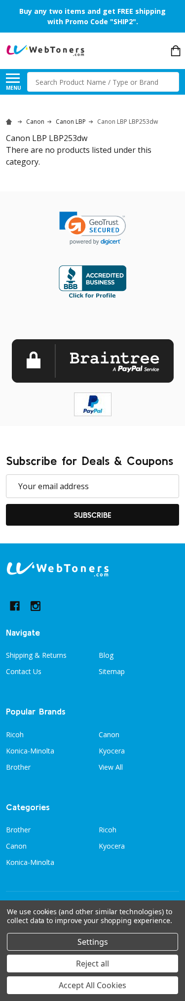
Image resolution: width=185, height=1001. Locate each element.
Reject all (92, 963)
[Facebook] (15, 606)
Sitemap (112, 671)
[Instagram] (35, 606)
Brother (18, 767)
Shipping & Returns (36, 655)
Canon (109, 734)
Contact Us (23, 671)
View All (111, 767)
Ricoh (15, 734)
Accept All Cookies (92, 985)
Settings (92, 941)
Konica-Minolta (30, 750)
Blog (106, 655)
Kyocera (112, 750)
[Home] (10, 121)
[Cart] (175, 50)
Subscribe (92, 514)
